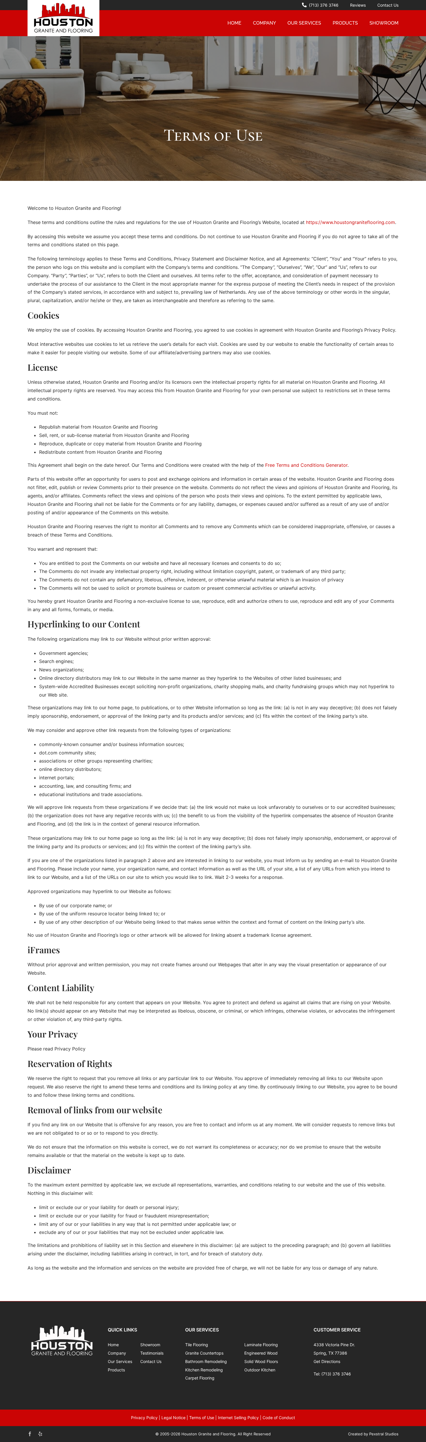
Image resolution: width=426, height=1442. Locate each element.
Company (117, 1353)
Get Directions (327, 1361)
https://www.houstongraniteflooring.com (350, 222)
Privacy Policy (144, 1417)
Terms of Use (201, 1417)
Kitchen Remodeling (204, 1369)
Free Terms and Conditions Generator (306, 465)
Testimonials (151, 1353)
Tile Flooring (196, 1344)
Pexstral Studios (383, 1434)
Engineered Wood (261, 1353)
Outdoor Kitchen (259, 1369)
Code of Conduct (279, 1417)
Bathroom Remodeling (206, 1361)
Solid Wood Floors (261, 1361)
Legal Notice (173, 1417)
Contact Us (150, 1361)
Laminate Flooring (261, 1344)
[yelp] (40, 1434)
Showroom (150, 1344)
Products (116, 1369)
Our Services (120, 1361)
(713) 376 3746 (336, 1373)
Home (113, 1344)
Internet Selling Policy (238, 1417)
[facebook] (30, 1434)
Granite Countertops (204, 1353)
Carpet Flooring (199, 1377)
